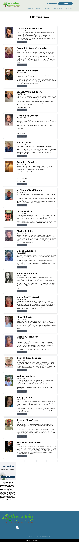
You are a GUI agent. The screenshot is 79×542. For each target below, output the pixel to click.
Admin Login (47, 536)
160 (53, 460)
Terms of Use (40, 536)
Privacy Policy (32, 536)
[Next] (56, 461)
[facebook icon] (18, 527)
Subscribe (8, 477)
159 (50, 460)
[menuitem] (31, 8)
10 (45, 460)
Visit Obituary (22, 42)
